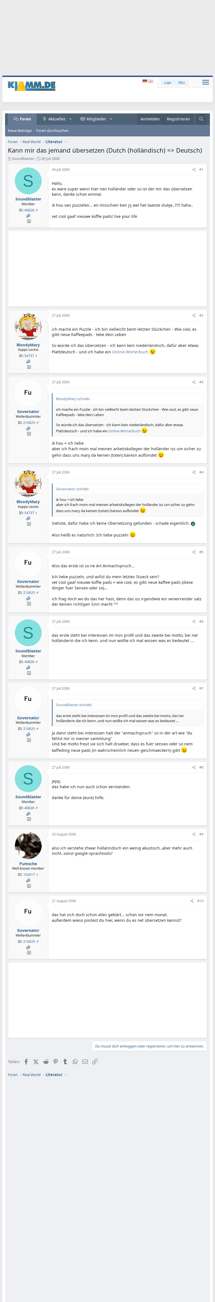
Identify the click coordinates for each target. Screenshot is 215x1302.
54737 (29, 355)
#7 (201, 688)
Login (167, 82)
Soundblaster (23, 158)
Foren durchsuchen (52, 130)
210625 (29, 422)
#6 (201, 621)
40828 (29, 210)
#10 (200, 901)
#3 (201, 382)
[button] (70, 119)
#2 (201, 315)
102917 (29, 874)
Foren (25, 119)
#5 (201, 552)
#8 (201, 767)
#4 (201, 472)
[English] (150, 81)
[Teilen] (193, 170)
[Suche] (201, 119)
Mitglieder (96, 119)
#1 (201, 169)
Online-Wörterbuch (130, 351)
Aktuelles (57, 119)
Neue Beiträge (20, 130)
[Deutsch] (145, 81)
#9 (201, 834)
